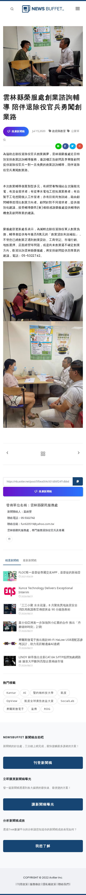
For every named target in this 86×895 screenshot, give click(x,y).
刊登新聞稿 (43, 762)
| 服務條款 (35, 884)
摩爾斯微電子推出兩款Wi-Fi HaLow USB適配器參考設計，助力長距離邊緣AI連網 (51, 642)
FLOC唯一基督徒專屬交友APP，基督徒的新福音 (50, 572)
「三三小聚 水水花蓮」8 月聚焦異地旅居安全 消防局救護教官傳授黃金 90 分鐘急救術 (49, 607)
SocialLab (67, 701)
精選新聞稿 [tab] (12, 560)
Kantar (11, 693)
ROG (47, 709)
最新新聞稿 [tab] (30, 560)
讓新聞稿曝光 (43, 804)
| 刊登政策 (22, 884)
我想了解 (43, 846)
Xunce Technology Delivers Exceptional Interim (46, 590)
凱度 (64, 693)
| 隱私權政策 (49, 884)
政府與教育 (59, 131)
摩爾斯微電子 (15, 709)
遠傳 (34, 709)
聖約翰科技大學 (43, 693)
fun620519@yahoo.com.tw (37, 524)
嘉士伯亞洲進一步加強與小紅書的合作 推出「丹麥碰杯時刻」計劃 (50, 625)
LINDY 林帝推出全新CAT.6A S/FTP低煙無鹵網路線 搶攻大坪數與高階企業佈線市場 (50, 659)
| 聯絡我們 (63, 884)
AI (24, 693)
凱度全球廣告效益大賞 (39, 701)
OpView (11, 701)
